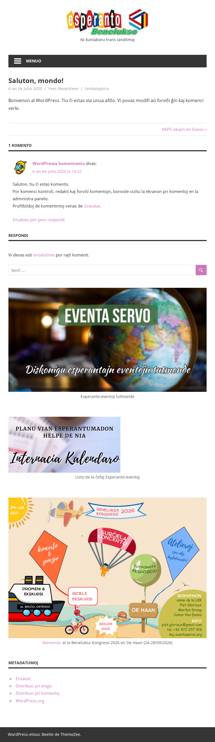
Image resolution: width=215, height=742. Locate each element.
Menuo (33, 60)
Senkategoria (97, 88)
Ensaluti (23, 678)
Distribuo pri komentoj (38, 693)
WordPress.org (30, 700)
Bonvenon (52, 642)
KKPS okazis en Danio (183, 129)
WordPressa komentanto (58, 163)
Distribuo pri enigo (34, 686)
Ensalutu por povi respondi (39, 219)
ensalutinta (44, 255)
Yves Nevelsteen (63, 88)
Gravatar (92, 206)
